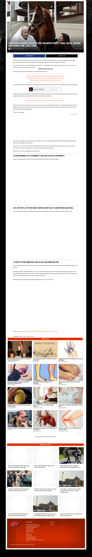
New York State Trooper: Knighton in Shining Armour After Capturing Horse (69, 466)
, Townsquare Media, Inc (22, 544)
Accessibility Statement (30, 537)
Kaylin (12, 48)
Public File (28, 527)
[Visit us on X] (54, 524)
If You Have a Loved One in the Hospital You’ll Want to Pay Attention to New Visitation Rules (70, 490)
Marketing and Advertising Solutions (33, 525)
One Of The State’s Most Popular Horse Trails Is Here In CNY (44, 466)
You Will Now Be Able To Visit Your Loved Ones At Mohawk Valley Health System (45, 514)
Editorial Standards (30, 528)
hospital (28, 336)
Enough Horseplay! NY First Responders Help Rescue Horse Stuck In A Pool (18, 489)
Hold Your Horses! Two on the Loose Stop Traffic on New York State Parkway (45, 489)
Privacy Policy (28, 535)
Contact (27, 541)
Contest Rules (29, 534)
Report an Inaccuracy (30, 531)
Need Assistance (34, 527)
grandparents (21, 336)
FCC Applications (29, 530)
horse (25, 336)
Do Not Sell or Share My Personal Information (35, 539)
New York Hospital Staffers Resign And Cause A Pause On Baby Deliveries (18, 514)
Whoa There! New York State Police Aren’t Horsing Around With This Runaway (19, 466)
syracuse (32, 336)
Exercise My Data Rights (31, 538)
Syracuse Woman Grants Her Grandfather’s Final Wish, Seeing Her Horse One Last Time (37, 331)
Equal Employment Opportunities (32, 524)
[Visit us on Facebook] (51, 524)
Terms (27, 532)
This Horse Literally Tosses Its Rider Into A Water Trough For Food (71, 514)
